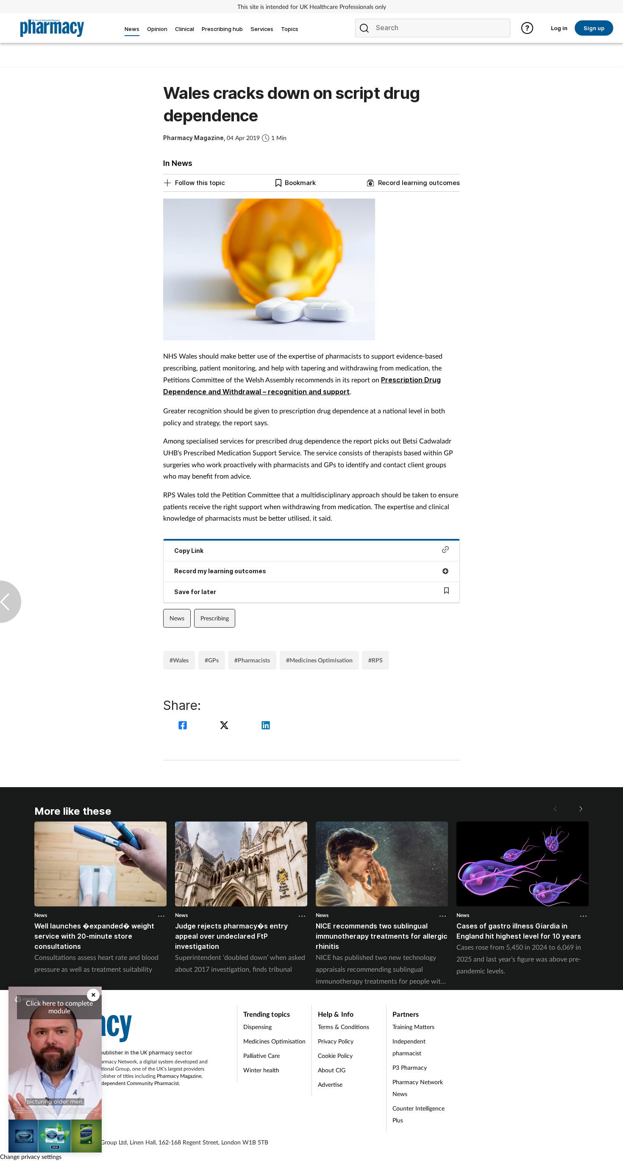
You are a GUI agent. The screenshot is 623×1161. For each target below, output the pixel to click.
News (177, 618)
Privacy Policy (335, 1041)
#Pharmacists (252, 660)
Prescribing (214, 618)
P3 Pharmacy (409, 1067)
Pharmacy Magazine (179, 1076)
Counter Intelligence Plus (418, 1114)
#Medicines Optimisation (319, 660)
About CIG (331, 1070)
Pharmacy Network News (417, 1087)
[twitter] (225, 726)
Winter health (261, 1070)
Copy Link (188, 550)
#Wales (179, 660)
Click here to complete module (59, 1007)
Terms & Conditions (343, 1026)
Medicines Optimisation (274, 1041)
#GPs (212, 660)
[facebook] (184, 726)
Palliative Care (261, 1055)
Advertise (330, 1084)
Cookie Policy (335, 1055)
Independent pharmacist (409, 1047)
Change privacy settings (30, 1156)
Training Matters (413, 1026)
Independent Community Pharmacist (138, 1083)
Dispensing (257, 1026)
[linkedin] (265, 726)
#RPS (375, 660)
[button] (580, 808)
